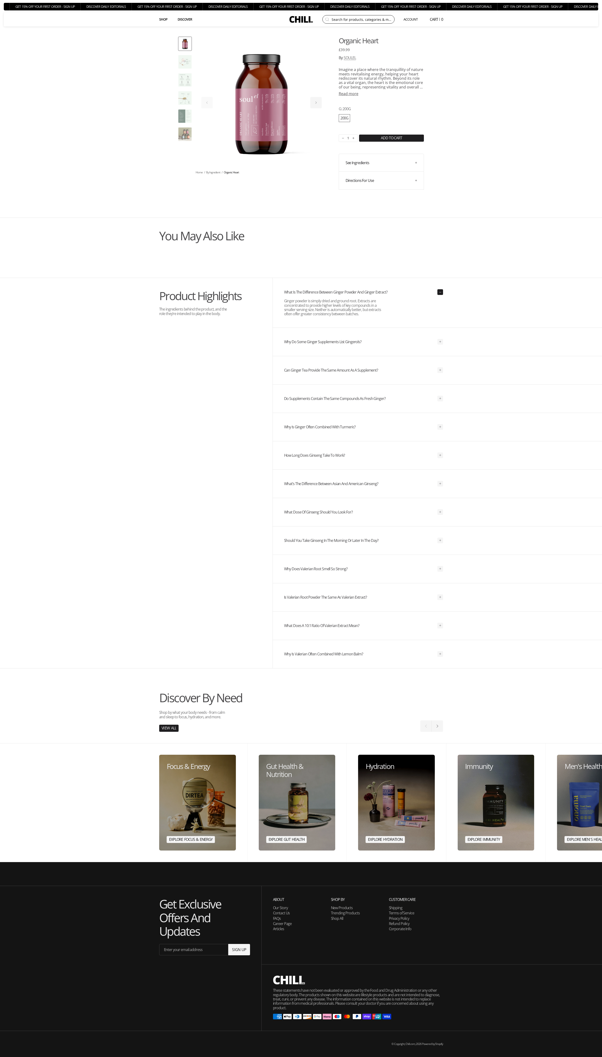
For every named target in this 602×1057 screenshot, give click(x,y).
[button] (411, 19)
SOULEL (350, 57)
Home (199, 172)
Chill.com (410, 1044)
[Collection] (197, 803)
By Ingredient (213, 172)
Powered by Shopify (432, 1044)
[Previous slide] (207, 102)
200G (344, 118)
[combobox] (361, 19)
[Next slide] (316, 102)
